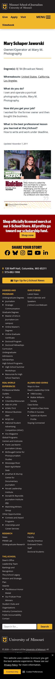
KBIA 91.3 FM (11, 404)
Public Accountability (11, 615)
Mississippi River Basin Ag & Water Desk (13, 467)
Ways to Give (33, 386)
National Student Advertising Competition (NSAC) (14, 426)
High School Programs (12, 363)
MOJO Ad (9, 419)
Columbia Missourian (14, 401)
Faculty (31, 537)
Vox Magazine (11, 434)
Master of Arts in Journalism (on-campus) (12, 320)
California (43, 76)
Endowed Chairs (35, 544)
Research (7, 533)
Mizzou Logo (4, 6)
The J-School (9, 556)
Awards (5, 585)
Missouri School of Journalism (26, 5)
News (4, 537)
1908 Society (36, 393)
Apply (14, 17)
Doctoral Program (13, 341)
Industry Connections (12, 611)
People (31, 533)
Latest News (33, 294)
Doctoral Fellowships (14, 345)
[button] (32, 671)
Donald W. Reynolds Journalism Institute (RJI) (14, 499)
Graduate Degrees (10, 312)
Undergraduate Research (13, 544)
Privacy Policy (11, 664)
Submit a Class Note (39, 408)
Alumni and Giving (38, 382)
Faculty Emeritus (35, 541)
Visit (23, 17)
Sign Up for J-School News (28, 280)
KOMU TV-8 (10, 408)
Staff (30, 548)
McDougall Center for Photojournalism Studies (14, 456)
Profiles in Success (36, 412)
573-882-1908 (12, 272)
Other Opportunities (11, 514)
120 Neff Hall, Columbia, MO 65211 (25, 268)
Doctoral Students (36, 551)
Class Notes (33, 404)
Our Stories (34, 290)
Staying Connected (36, 423)
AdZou (8, 397)
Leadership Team (10, 564)
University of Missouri (20, 8)
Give (5, 17)
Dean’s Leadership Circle (38, 390)
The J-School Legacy (11, 575)
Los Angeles (10, 80)
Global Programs (9, 437)
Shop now (28, 235)
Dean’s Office (8, 560)
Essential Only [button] (12, 671)
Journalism (10, 301)
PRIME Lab (7, 541)
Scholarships (8, 359)
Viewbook (8, 25)
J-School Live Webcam (37, 305)
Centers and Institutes (12, 441)
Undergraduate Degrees (13, 297)
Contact (5, 618)
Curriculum (7, 348)
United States (29, 76)
